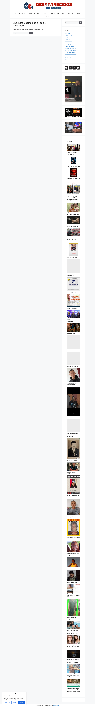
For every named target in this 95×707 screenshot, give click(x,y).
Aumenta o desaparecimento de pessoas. (72, 239)
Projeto (66, 37)
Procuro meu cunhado (72, 582)
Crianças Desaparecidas (70, 52)
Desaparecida (70, 567)
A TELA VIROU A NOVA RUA (73, 166)
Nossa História (68, 33)
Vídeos (73, 13)
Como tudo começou (69, 35)
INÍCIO (15, 13)
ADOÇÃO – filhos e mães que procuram (73, 57)
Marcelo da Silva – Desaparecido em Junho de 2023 (73, 595)
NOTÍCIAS (68, 13)
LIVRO (63, 13)
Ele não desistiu (68, 56)
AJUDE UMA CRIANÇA (55, 13)
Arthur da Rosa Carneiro (72, 257)
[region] (14, 698)
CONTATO (79, 13)
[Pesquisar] (31, 33)
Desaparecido (70, 417)
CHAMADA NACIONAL (72, 308)
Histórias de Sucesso (69, 46)
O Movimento (67, 39)
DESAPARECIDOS (22, 13)
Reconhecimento (68, 41)
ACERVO (45, 13)
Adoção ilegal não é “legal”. (70, 42)
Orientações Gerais (69, 44)
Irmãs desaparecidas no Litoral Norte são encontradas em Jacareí (72, 632)
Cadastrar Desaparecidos (70, 48)
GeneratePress (56, 705)
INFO (47, 16)
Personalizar (7, 702)
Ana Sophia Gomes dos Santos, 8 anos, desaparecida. (72, 435)
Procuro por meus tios (72, 460)
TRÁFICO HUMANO (71, 333)
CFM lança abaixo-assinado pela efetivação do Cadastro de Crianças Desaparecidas (73, 690)
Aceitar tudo (21, 702)
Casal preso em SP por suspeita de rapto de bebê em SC (73, 675)
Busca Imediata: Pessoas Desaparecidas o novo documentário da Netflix (73, 661)
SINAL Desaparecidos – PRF (73, 292)
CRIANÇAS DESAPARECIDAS (34, 13)
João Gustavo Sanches (72, 366)
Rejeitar (14, 702)
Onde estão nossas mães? (70, 54)
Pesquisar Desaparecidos (70, 50)
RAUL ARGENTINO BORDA (73, 350)
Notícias (66, 59)
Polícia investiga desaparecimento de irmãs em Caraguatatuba (73, 646)
